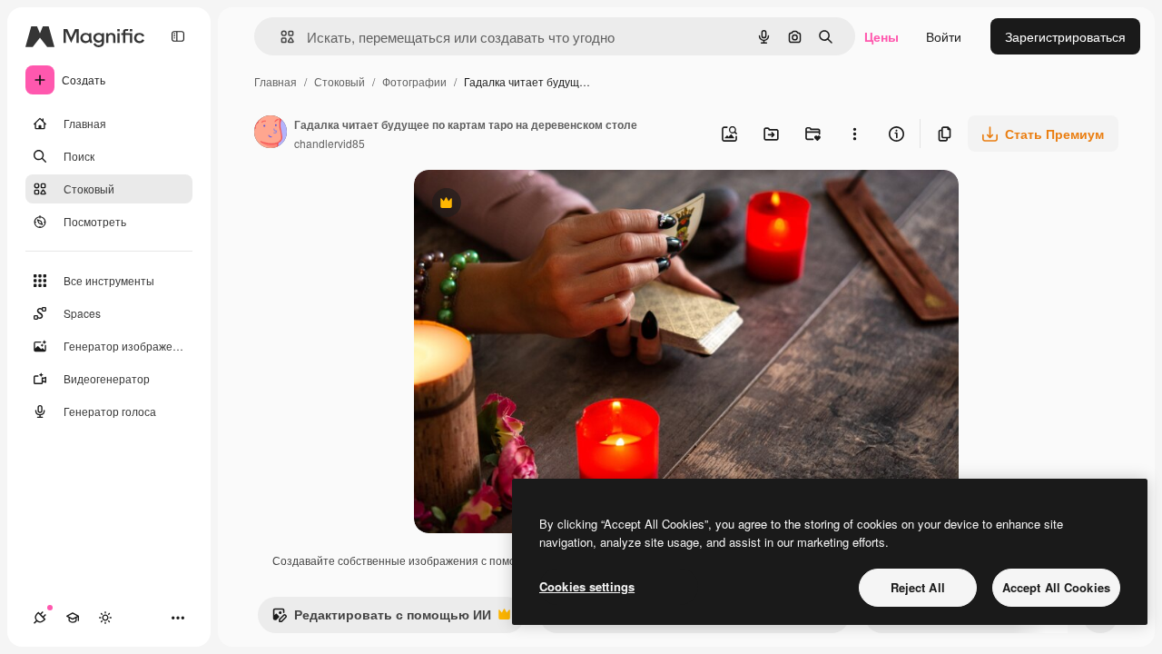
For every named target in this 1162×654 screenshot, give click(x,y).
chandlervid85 (329, 143)
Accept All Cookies (1056, 587)
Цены (881, 36)
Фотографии (414, 81)
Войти (943, 36)
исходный (535, 204)
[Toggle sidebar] (177, 36)
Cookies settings (587, 586)
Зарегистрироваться (1065, 36)
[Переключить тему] (105, 617)
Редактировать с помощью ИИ (381, 618)
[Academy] (72, 617)
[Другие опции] (854, 133)
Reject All (918, 587)
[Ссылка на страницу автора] (270, 133)
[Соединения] (39, 617)
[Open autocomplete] (280, 37)
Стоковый (339, 81)
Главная (275, 81)
